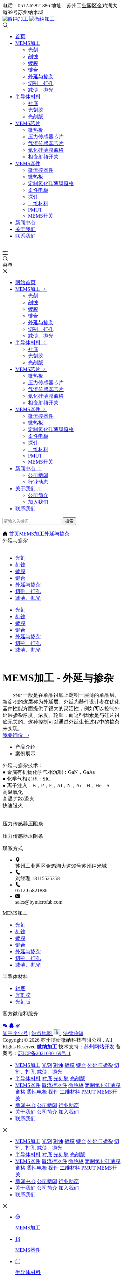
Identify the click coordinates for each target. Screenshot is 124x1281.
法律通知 (73, 1033)
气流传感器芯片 (46, 143)
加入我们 (38, 502)
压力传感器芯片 (46, 136)
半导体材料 (28, 96)
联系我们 (25, 236)
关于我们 (25, 229)
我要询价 (13, 735)
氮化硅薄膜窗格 (46, 150)
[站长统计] (56, 1033)
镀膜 (33, 63)
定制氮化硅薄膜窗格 (51, 183)
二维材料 (38, 203)
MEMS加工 (27, 43)
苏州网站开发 (99, 1046)
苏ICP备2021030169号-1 (44, 1053)
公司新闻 (38, 475)
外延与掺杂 (40, 76)
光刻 (33, 49)
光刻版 (35, 116)
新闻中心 (25, 222)
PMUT (35, 210)
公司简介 (38, 495)
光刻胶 (35, 110)
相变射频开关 (43, 156)
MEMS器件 (27, 163)
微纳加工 (47, 1046)
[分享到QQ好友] (11, 1025)
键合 (33, 70)
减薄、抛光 (40, 90)
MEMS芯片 (27, 123)
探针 (33, 197)
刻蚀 (33, 56)
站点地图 (42, 1033)
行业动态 (38, 482)
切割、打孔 (40, 83)
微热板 (35, 130)
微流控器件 (40, 170)
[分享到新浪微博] (17, 1025)
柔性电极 (38, 190)
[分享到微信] (5, 1025)
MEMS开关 (40, 216)
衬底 (33, 103)
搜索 (69, 521)
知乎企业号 (15, 1033)
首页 (20, 36)
